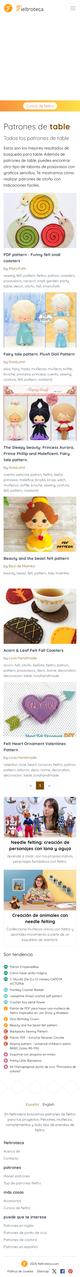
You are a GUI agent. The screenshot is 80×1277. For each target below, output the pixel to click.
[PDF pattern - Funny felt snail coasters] (40, 220)
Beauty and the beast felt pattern (33, 1025)
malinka (62, 573)
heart (32, 764)
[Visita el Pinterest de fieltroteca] (70, 1271)
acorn (8, 665)
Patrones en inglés (19, 1225)
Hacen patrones (17, 1176)
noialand (45, 379)
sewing (9, 275)
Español (32, 1104)
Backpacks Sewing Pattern (29, 1031)
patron (53, 275)
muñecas (38, 369)
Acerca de (12, 1151)
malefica (26, 480)
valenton (11, 764)
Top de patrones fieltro (22, 1183)
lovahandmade (46, 675)
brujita (40, 480)
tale (51, 573)
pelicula (22, 474)
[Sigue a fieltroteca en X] (54, 1271)
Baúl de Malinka (22, 566)
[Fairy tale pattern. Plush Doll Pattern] (40, 320)
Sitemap (43, 1271)
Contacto (11, 1158)
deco (41, 670)
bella (58, 474)
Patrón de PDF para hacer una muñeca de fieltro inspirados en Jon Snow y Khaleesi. (40, 1010)
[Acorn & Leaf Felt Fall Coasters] (40, 616)
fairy (16, 369)
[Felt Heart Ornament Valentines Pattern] (40, 709)
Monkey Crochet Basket (27, 990)
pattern (29, 275)
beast (21, 573)
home (51, 670)
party (64, 281)
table (8, 286)
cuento (52, 374)
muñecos (11, 485)
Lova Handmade (23, 658)
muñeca (54, 369)
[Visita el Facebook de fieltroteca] (62, 1271)
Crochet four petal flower (27, 1002)
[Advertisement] (40, 58)
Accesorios (12, 1201)
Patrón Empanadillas (24, 967)
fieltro (41, 275)
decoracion (13, 675)
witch (61, 480)
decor (18, 286)
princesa (24, 374)
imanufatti (51, 286)
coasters (67, 275)
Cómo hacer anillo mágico (28, 973)
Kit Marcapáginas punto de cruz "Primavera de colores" (43, 1069)
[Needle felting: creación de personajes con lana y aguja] (40, 817)
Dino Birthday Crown (24, 1019)
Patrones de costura (20, 1239)
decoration (67, 670)
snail (41, 281)
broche (9, 374)
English (48, 1104)
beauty (9, 573)
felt (19, 275)
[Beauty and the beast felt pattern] (40, 524)
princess (39, 374)
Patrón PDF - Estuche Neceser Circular (37, 1038)
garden (52, 281)
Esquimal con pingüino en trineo (32, 1054)
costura (10, 379)
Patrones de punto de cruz (25, 1232)
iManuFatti (17, 268)
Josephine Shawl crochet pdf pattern (36, 996)
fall (38, 286)
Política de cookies (20, 1271)
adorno (23, 770)
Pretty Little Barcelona (25, 1061)
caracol (29, 281)
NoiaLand (17, 361)
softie (67, 369)
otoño (29, 286)
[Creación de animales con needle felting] (40, 890)
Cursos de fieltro (40, 106)
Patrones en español (21, 1247)
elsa (7, 369)
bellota (38, 665)
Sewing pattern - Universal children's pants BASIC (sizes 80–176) (40, 1046)
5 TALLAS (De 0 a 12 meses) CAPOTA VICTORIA (36, 981)
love (22, 764)
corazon (45, 764)
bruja (51, 480)
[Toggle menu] (72, 8)
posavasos (13, 281)
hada (25, 369)
